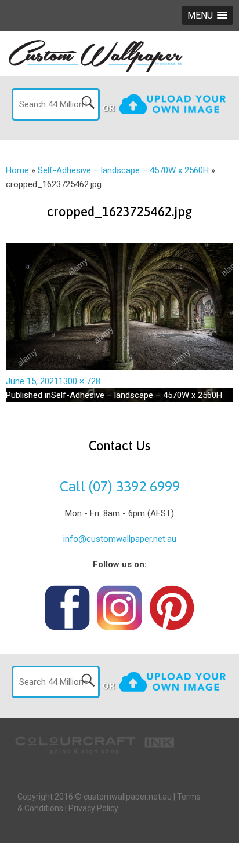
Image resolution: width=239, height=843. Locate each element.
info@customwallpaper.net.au (119, 539)
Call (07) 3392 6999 (120, 486)
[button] (207, 15)
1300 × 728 (79, 381)
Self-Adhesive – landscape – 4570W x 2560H (123, 170)
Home (17, 170)
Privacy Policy (93, 808)
